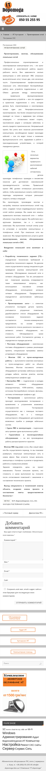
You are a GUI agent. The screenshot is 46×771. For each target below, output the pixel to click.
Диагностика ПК (36, 513)
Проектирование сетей (35, 35)
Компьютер (32, 740)
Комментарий (10, 540)
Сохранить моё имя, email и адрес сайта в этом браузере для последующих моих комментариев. (22, 592)
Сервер (8, 748)
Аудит (35, 737)
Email (6, 571)
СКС (35, 501)
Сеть (31, 501)
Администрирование (17, 737)
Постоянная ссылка (20, 504)
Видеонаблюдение (22, 501)
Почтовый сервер (10, 513)
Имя (6, 562)
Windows (8, 733)
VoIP (26, 729)
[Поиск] (40, 664)
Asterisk (8, 729)
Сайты (38, 745)
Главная (6, 35)
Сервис (20, 748)
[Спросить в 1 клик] (23, 19)
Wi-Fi (13, 501)
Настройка (11, 744)
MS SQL (18, 729)
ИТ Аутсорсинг (18, 35)
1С (4, 729)
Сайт (6, 580)
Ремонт (24, 745)
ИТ (24, 741)
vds (22, 729)
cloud (13, 729)
